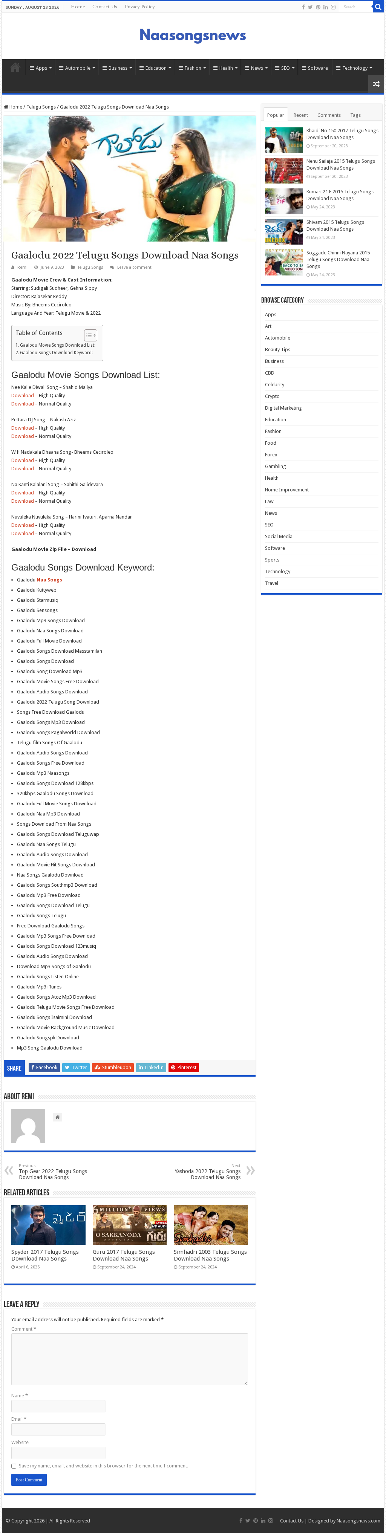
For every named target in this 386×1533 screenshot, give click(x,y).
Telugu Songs (41, 107)
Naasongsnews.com (358, 1521)
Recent (301, 115)
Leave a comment (134, 267)
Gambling (275, 466)
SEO (285, 68)
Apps (41, 68)
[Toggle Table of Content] (86, 335)
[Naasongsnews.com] (193, 35)
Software (318, 68)
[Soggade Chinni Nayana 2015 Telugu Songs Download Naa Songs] (284, 262)
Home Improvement (287, 490)
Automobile (77, 68)
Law (269, 501)
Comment (23, 1329)
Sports (272, 560)
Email (18, 1419)
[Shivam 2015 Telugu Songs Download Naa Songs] (284, 232)
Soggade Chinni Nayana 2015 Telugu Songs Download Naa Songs (338, 259)
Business (118, 68)
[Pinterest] (318, 7)
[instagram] (333, 7)
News (257, 68)
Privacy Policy (140, 6)
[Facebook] (303, 7)
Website (20, 1442)
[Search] (378, 6)
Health (226, 68)
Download (22, 395)
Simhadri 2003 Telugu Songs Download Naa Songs (210, 1255)
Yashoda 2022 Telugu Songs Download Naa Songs (207, 1171)
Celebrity (274, 384)
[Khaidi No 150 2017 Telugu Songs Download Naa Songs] (284, 140)
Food (270, 443)
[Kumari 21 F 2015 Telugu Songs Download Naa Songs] (284, 201)
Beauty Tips (277, 349)
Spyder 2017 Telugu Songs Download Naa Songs (45, 1255)
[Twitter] (310, 7)
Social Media (279, 536)
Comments (329, 115)
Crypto (272, 396)
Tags (355, 115)
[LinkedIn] (326, 7)
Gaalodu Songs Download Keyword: (56, 352)
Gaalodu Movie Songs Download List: (57, 345)
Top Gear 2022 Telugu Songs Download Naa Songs (53, 1171)
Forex (271, 454)
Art (268, 326)
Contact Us (104, 6)
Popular (275, 115)
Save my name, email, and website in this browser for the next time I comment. (103, 1466)
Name (19, 1395)
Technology (355, 68)
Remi (22, 267)
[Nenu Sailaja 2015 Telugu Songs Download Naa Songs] (284, 171)
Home (78, 6)
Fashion (193, 68)
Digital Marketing (283, 408)
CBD (269, 373)
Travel (271, 583)
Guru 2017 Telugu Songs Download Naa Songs (124, 1255)
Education (156, 68)
